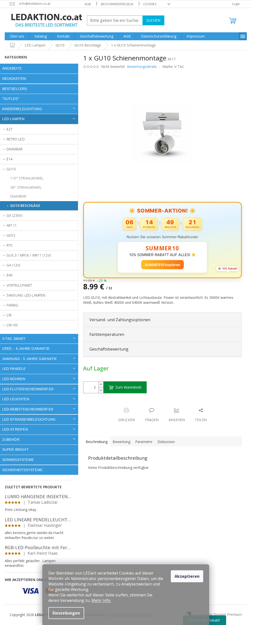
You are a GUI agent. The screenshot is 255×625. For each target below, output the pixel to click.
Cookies (150, 4)
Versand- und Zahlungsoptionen (119, 319)
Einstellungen (66, 613)
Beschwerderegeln (117, 4)
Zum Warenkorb (128, 387)
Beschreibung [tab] (97, 441)
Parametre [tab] (143, 441)
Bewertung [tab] (121, 441)
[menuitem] (17, 36)
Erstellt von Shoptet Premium (218, 614)
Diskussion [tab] (166, 441)
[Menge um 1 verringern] (100, 390)
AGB (87, 4)
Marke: (173, 66)
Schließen (118, 405)
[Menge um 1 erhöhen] (100, 384)
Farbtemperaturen (106, 334)
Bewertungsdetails (142, 66)
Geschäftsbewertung (108, 349)
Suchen (153, 20)
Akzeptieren (187, 576)
